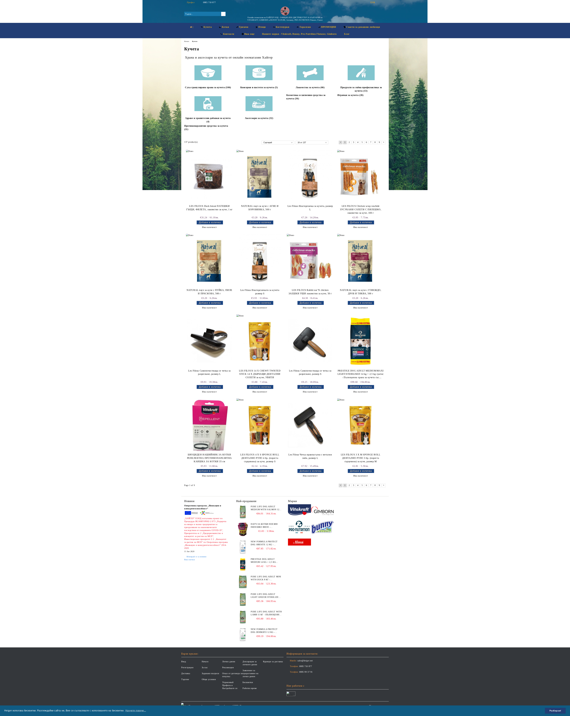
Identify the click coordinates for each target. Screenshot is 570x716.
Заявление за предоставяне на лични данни (250, 673)
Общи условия (209, 679)
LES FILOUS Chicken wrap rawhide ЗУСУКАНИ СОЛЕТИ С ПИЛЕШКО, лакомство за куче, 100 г (360, 209)
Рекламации (228, 667)
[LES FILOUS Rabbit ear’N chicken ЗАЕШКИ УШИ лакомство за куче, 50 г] (310, 260)
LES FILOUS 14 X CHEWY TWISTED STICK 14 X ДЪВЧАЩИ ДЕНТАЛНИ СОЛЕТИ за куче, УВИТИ (260, 374)
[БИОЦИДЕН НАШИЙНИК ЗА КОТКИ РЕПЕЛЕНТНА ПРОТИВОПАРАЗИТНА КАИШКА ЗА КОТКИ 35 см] (209, 425)
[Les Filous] (299, 542)
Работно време (250, 688)
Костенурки (282, 27)
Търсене (185, 679)
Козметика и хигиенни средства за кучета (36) (306, 97)
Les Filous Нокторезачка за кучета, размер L (310, 208)
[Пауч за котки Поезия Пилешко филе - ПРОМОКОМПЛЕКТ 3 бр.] (243, 529)
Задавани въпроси (210, 673)
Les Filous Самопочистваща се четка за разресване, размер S (310, 372)
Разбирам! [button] (555, 710)
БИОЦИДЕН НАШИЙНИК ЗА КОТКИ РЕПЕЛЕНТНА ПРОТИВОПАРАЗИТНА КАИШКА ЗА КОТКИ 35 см (209, 458)
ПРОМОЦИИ (328, 27)
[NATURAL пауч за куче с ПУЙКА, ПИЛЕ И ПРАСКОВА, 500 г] (209, 260)
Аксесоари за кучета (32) (259, 118)
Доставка (185, 673)
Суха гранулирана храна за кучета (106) (208, 87)
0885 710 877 (209, 2)
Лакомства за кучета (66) (310, 87)
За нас (205, 667)
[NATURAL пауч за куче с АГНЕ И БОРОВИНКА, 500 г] (260, 176)
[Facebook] (379, 2)
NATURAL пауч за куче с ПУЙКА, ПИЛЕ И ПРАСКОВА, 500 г (209, 292)
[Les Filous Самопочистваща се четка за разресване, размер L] (209, 341)
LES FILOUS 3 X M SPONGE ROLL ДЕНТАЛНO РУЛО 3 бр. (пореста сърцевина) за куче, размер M (360, 458)
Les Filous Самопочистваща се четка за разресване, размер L (209, 372)
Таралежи (305, 27)
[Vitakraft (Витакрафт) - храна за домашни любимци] (299, 510)
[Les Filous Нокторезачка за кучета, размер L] (310, 176)
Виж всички (189, 560)
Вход (183, 661)
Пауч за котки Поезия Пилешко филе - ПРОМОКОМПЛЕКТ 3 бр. (264, 526)
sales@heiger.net (305, 661)
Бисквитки (248, 682)
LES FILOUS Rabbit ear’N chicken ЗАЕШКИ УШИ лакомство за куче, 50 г (310, 292)
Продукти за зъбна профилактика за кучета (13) (361, 89)
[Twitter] (384, 2)
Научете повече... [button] (135, 710)
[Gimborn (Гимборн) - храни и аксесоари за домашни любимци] (322, 510)
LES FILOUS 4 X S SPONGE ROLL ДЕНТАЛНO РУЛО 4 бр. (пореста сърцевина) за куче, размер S (259, 458)
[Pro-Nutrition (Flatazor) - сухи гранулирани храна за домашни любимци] (299, 527)
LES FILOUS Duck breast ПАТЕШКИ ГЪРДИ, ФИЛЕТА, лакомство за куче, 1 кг (209, 208)
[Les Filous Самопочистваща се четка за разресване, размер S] (310, 341)
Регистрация (187, 667)
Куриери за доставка (273, 661)
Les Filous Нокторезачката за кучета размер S (259, 292)
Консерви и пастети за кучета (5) (259, 87)
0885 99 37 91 (305, 672)
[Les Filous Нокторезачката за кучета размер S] (260, 260)
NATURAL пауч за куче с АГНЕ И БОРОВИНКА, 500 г (260, 208)
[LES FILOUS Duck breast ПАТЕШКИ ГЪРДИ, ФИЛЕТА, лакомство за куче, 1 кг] (209, 176)
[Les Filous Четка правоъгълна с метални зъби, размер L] (310, 425)
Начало (205, 661)
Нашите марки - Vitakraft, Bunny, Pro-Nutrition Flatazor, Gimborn (299, 34)
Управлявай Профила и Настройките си (230, 685)
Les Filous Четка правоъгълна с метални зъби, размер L (310, 456)
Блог (347, 34)
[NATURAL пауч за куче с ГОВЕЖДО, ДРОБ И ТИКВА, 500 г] (360, 260)
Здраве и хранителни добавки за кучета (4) (208, 120)
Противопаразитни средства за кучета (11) (206, 128)
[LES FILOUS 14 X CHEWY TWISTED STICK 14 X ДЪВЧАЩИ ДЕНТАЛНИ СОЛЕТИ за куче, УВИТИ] (260, 341)
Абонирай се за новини (196, 557)
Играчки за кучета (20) (350, 95)
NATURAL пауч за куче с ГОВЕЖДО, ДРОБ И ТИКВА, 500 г (360, 292)
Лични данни (228, 661)
